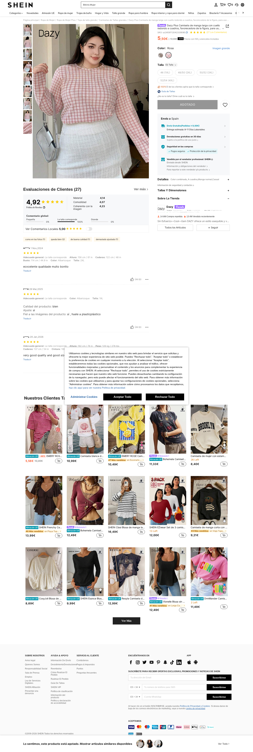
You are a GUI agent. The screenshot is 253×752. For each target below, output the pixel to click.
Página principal (31, 20)
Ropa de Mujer (48, 20)
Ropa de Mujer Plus (66, 20)
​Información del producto (58, 696)
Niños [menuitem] (191, 13)
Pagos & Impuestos (86, 664)
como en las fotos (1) (35, 239)
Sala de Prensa (32, 673)
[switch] (89, 229)
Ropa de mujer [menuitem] (65, 13)
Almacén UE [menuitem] (48, 13)
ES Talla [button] (169, 65)
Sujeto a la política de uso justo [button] (182, 140)
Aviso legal (30, 660)
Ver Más (126, 620)
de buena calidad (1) (80, 239)
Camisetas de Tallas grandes (112, 20)
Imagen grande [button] (221, 48)
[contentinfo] (179, 727)
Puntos (80, 668)
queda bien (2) (58, 239)
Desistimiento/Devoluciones (64, 664)
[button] (237, 5)
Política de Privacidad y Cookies (195, 706)
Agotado (187, 105)
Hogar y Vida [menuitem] (102, 13)
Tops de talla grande (87, 20)
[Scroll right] (243, 13)
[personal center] (216, 5)
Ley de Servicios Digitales (32, 681)
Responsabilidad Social (36, 668)
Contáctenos (82, 660)
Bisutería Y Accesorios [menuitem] (220, 13)
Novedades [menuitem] (32, 13)
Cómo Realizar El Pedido (59, 673)
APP (189, 656)
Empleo (28, 677)
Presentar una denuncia (31, 692)
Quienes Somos (32, 664)
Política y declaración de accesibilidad (61, 701)
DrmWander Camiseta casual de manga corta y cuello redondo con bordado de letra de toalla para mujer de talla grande (209, 598)
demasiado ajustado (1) (107, 239)
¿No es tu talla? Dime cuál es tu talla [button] (175, 96)
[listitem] (44, 437)
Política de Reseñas (34, 207)
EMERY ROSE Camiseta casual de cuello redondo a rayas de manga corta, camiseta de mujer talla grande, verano (44, 456)
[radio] (160, 55)
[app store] (189, 664)
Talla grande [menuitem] (118, 13)
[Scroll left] (239, 13)
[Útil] (132, 279)
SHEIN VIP (56, 687)
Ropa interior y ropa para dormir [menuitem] (168, 13)
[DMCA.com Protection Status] (139, 734)
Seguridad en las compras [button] (180, 146)
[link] (223, 5)
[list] (155, 662)
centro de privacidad (195, 708)
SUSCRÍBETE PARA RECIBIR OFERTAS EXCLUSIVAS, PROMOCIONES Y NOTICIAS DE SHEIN (174, 671)
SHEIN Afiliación (32, 687)
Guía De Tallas (58, 683)
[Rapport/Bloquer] (147, 279)
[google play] (195, 664)
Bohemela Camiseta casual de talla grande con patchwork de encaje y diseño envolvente (85, 530)
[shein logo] (20, 5)
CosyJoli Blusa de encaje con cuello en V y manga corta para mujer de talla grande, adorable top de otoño (44, 598)
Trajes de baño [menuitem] (84, 13)
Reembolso (56, 668)
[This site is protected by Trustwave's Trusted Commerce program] (130, 734)
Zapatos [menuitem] (201, 13)
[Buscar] (168, 5)
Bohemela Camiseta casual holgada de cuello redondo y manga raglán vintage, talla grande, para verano (168, 459)
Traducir (27, 271)
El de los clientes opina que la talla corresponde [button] (186, 87)
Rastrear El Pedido (59, 679)
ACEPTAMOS (134, 721)
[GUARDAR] (225, 104)
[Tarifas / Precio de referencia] (169, 39)
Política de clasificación (62, 691)
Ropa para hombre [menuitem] (138, 13)
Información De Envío (61, 660)
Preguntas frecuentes (87, 673)
